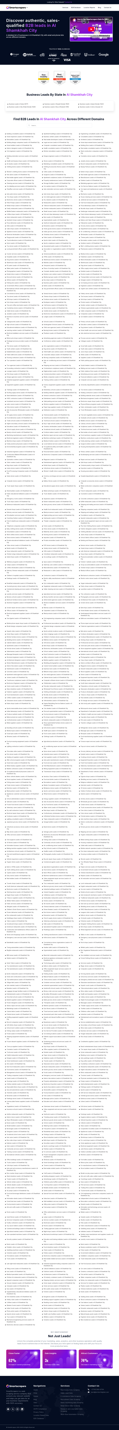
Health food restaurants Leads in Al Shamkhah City (59, 509)
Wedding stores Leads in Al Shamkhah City (94, 906)
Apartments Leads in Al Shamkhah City (18, 645)
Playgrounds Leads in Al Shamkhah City (19, 237)
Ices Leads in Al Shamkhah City (16, 1271)
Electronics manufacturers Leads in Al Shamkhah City (60, 314)
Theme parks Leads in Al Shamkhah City (93, 237)
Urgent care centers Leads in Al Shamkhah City (95, 288)
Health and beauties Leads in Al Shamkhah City (95, 994)
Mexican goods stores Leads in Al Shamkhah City (59, 1120)
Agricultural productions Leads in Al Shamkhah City (59, 741)
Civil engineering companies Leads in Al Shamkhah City (59, 619)
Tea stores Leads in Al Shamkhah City (18, 296)
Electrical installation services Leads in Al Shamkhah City (22, 334)
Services (65, 7)
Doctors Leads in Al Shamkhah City (91, 274)
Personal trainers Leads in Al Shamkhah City (57, 451)
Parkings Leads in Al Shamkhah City (91, 1087)
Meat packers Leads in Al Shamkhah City (19, 791)
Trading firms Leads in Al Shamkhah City (93, 1187)
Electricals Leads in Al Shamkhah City (55, 1223)
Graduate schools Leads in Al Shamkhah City (94, 418)
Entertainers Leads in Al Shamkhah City (55, 398)
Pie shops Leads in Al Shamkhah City (55, 717)
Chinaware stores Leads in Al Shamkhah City (20, 700)
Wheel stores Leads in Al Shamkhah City (56, 794)
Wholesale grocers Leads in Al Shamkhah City (95, 801)
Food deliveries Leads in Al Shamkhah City (20, 418)
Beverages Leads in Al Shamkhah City (18, 1128)
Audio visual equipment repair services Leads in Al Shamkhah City (96, 522)
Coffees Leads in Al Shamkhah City (17, 1302)
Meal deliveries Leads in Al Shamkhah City (56, 567)
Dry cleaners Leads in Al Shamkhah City (56, 200)
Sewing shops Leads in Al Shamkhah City (93, 640)
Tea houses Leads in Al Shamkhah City (92, 296)
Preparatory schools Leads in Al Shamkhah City (95, 686)
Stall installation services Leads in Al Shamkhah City (59, 1201)
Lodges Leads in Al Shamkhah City (54, 316)
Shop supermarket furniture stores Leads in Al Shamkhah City (58, 724)
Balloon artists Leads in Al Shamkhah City (56, 966)
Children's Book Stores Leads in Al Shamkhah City (22, 909)
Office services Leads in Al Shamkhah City (19, 834)
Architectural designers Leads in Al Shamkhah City (22, 660)
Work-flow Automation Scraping (72, 1414)
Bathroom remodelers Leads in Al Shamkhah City (95, 618)
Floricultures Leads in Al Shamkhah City (18, 1256)
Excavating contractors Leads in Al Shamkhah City (22, 368)
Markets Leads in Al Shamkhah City (54, 262)
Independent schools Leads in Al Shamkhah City (95, 1198)
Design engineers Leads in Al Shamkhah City (57, 156)
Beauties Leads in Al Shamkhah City (17, 988)
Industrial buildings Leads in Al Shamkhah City (57, 889)
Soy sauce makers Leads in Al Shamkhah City (20, 1225)
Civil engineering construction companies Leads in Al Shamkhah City (97, 1194)
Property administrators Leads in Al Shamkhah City (59, 1081)
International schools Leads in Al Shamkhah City (95, 651)
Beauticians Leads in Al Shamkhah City (55, 1022)
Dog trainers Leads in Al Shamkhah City (93, 327)
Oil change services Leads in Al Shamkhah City (95, 700)
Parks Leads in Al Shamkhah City (53, 237)
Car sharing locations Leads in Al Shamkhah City (58, 1033)
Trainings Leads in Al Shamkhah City (18, 390)
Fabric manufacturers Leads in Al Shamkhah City (95, 1225)
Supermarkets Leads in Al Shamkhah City (56, 220)
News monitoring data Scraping (72, 1403)
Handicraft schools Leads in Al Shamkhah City (57, 988)
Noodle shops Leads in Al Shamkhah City (93, 208)
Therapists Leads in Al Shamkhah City (55, 1002)
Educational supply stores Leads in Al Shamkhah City (60, 486)
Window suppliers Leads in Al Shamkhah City (57, 404)
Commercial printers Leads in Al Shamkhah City (58, 374)
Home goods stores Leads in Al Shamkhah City (58, 228)
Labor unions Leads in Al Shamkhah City (19, 404)
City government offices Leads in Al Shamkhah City (59, 288)
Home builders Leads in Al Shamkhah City (19, 145)
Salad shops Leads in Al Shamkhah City (19, 557)
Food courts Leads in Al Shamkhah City (55, 733)
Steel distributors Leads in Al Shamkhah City (20, 395)
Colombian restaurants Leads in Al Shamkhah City (59, 554)
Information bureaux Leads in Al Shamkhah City (21, 845)
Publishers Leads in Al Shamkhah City (92, 257)
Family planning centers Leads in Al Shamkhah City (96, 441)
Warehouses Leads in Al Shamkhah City (93, 262)
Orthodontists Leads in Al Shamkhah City (56, 700)
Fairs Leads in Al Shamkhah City (53, 1095)
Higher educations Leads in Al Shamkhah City (94, 1069)
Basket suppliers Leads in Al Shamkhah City (20, 1000)
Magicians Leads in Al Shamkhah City (55, 459)
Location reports (89, 7)
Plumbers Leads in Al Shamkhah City (55, 333)
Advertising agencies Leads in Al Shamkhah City (58, 338)
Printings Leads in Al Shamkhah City (54, 1134)
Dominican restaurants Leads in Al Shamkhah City (22, 927)
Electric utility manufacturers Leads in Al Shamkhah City (59, 579)
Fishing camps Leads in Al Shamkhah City (19, 1031)
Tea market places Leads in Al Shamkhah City (20, 979)
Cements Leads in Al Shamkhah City (17, 1253)
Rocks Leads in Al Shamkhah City (17, 1212)
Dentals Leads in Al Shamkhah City (54, 1052)
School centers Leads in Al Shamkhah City (56, 651)
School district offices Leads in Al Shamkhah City (95, 537)
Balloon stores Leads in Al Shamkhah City (93, 915)
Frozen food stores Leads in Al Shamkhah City (21, 804)
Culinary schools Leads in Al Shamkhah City (94, 423)
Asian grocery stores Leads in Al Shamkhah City (58, 504)
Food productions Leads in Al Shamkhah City (57, 1093)
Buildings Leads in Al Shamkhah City (92, 680)
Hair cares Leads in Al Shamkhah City (18, 1137)
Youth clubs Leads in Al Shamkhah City (92, 349)
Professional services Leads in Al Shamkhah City (95, 642)
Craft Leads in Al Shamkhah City (53, 1173)
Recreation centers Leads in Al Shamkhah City (95, 240)
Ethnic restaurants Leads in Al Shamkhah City (94, 1072)
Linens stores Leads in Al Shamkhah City (19, 468)
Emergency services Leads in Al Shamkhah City (58, 1075)
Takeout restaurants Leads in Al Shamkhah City (58, 205)
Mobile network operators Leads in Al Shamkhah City (97, 848)
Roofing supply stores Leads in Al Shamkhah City (22, 392)
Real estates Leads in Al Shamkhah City (19, 878)
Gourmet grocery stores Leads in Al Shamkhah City (22, 586)
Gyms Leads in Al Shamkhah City (16, 243)
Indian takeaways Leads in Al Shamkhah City (20, 711)
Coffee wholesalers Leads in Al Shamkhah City (21, 567)
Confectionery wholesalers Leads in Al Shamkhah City (60, 813)
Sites (35, 1403)
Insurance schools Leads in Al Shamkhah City (20, 1109)
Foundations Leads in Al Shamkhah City (92, 515)
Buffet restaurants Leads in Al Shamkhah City (94, 501)
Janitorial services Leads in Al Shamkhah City (94, 200)
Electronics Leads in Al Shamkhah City (18, 889)
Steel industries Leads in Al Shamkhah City (19, 1176)
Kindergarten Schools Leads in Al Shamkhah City (58, 324)
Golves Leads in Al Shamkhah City (54, 1123)
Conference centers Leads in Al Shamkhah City (58, 341)
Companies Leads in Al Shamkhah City (92, 314)
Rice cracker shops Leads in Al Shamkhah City (21, 1173)
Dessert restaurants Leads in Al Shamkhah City (95, 669)
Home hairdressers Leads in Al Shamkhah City (21, 1061)
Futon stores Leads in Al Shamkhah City (93, 813)
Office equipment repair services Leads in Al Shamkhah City (57, 970)
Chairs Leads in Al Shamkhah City (54, 1250)
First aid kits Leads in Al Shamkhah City (92, 1274)
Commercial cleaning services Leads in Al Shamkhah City (23, 590)
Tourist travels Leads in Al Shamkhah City (93, 1190)
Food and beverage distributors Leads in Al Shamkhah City (23, 1194)
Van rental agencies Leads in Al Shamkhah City (58, 674)
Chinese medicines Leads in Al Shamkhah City (95, 1289)
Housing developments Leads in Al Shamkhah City (96, 446)
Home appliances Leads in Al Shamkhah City (94, 1143)
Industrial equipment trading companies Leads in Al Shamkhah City (59, 1264)
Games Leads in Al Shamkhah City (91, 1305)
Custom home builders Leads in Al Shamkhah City (59, 666)
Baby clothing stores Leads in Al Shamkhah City (21, 529)
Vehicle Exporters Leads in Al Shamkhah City (94, 1120)
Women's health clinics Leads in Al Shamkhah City (59, 471)
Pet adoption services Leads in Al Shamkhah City (22, 515)
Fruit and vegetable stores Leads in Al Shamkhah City (97, 415)
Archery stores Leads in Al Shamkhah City (93, 799)
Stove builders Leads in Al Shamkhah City (93, 1168)
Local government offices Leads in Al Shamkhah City (23, 249)
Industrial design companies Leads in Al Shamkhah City (59, 627)
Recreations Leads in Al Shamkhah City (55, 782)
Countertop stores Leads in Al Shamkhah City (20, 308)
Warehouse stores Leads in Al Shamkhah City (57, 259)
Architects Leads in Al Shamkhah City (92, 139)
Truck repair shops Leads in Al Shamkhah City (21, 486)
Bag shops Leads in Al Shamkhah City (18, 465)
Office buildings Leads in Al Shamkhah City (20, 1159)
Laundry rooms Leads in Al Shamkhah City (93, 1239)
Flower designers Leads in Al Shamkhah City (20, 1002)
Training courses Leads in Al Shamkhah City (20, 1152)
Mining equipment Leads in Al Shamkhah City (57, 768)
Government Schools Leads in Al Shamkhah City (95, 870)
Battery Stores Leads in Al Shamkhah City (56, 481)
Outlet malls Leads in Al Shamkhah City (92, 845)
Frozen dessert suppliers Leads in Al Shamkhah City (22, 1041)
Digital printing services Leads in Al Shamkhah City (59, 515)
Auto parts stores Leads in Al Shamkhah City (20, 194)
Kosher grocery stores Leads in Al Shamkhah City (59, 1069)
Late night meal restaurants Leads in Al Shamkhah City (23, 1263)
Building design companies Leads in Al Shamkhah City (23, 142)
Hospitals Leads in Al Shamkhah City (18, 257)
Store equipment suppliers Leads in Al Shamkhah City (97, 648)
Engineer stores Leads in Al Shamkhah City (94, 1317)
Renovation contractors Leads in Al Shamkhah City (96, 1201)
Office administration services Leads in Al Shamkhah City (59, 1213)
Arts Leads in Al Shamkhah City (16, 1064)
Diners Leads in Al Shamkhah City (91, 674)
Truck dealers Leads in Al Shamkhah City (56, 494)
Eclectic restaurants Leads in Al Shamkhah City (58, 720)
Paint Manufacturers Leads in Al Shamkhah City (58, 766)
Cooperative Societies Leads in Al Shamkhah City (96, 1128)
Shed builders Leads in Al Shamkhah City (19, 491)
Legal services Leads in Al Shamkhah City (56, 142)
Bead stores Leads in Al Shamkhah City (55, 827)
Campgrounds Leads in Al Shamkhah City (19, 321)
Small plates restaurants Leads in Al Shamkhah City (59, 898)
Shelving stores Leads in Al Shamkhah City (20, 892)
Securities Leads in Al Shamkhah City (55, 1143)
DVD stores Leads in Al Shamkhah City (55, 545)
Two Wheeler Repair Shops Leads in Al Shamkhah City (96, 863)
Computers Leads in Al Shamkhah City (92, 969)
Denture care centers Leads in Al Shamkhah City (58, 274)
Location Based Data (41, 1415)
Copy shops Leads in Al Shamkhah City (92, 660)
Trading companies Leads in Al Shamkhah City (21, 1075)
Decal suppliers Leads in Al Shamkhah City (20, 779)
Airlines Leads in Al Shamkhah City (17, 280)
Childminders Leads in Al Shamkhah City (56, 683)
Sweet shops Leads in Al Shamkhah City (93, 548)
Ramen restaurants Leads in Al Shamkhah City (57, 501)
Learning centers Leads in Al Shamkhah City (20, 330)
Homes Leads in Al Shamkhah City (54, 901)
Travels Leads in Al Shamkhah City (54, 1061)
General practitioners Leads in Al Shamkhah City (58, 254)
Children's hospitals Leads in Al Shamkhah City (21, 575)
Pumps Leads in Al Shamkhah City (91, 1081)
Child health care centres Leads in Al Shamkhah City (59, 352)
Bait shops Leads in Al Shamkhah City (92, 607)
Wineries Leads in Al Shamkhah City (17, 736)
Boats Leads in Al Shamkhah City (90, 1291)
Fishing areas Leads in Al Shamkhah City (19, 782)
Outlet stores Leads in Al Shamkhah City (19, 311)
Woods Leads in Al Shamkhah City (91, 859)
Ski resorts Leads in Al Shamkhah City (55, 903)
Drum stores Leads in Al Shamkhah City (55, 870)
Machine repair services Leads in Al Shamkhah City (59, 435)
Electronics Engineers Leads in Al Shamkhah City (21, 683)
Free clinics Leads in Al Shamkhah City (92, 810)
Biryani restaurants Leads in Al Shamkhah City (57, 1066)
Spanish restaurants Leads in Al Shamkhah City (95, 518)
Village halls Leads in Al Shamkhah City (18, 982)
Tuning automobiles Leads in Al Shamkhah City (21, 947)
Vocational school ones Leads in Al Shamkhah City (22, 1134)
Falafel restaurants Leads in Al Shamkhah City (20, 1055)
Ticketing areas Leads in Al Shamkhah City (57, 1117)
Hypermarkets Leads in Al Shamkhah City (56, 950)
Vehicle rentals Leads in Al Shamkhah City (19, 1182)
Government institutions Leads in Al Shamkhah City (96, 1253)
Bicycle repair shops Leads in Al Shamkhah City (58, 859)
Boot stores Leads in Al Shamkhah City (55, 912)
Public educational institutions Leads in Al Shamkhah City (22, 495)
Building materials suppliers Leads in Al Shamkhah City (60, 392)
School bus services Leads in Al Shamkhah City (95, 976)
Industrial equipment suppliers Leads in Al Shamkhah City (23, 381)
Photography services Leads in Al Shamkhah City (96, 597)
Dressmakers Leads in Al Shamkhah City (19, 531)
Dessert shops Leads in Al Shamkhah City (19, 509)
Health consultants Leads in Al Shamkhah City (57, 148)
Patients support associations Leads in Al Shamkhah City (59, 1037)
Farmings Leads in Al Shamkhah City (92, 1114)
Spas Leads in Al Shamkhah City (53, 562)
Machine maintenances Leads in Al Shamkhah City (59, 875)
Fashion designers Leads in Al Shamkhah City (94, 529)
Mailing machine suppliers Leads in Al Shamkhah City (23, 848)
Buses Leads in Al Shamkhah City (17, 1123)
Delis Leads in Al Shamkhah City (16, 226)
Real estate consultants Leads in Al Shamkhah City (96, 148)
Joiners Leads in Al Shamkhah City (17, 677)
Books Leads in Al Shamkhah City (54, 1305)
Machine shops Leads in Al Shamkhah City (19, 441)
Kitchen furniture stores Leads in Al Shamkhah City (22, 637)
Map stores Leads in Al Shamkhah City (18, 832)
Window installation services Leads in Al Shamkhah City (59, 604)
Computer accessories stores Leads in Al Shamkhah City (96, 482)
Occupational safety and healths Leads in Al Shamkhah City (57, 448)
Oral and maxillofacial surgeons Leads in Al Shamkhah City (23, 855)
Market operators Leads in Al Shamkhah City (57, 1005)
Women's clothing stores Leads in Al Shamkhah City (22, 171)
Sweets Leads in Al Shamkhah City (91, 1217)
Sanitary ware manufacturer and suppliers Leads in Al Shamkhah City (97, 1235)
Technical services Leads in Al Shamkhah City (95, 429)
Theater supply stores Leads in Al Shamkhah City (96, 1005)
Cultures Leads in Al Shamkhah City (91, 1123)
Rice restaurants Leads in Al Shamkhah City (20, 915)
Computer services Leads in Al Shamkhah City (95, 380)
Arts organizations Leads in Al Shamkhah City (57, 346)
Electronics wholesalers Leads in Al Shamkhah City (59, 648)
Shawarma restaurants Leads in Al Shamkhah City (96, 1066)
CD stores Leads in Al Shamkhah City (92, 788)
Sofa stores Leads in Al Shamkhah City (55, 728)
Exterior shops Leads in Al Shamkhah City (56, 1311)
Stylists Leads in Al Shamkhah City (17, 958)
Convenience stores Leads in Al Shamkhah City (21, 293)
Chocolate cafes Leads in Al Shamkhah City (20, 751)
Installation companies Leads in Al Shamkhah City (95, 1256)
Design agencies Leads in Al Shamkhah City (20, 377)
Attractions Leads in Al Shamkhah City (92, 1109)
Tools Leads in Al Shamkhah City (16, 1258)
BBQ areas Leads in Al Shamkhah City (18, 955)
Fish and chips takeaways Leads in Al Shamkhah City (60, 214)
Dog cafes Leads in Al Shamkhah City (92, 1061)
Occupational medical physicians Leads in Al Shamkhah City (20, 772)
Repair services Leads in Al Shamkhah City (94, 459)
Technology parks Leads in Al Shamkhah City (57, 963)
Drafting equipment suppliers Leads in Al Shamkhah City (22, 1018)
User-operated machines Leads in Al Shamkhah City (22, 1234)
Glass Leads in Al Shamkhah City (90, 1126)
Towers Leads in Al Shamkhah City (17, 1179)
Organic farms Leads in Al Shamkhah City (19, 862)
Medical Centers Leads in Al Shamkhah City (57, 441)
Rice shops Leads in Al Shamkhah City (92, 1036)
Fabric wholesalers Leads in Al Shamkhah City (95, 407)
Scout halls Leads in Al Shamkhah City (92, 346)
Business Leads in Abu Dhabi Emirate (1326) (22, 107)
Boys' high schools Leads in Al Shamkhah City (58, 423)
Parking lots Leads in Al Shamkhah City (18, 283)
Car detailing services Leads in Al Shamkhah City (21, 186)
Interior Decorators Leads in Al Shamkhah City (21, 666)
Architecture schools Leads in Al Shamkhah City (21, 851)
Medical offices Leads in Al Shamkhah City (93, 570)
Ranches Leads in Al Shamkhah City (17, 788)
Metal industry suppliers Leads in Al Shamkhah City (22, 766)
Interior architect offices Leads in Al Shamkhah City (96, 663)
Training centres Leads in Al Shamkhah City (57, 380)
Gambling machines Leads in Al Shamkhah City (21, 1250)
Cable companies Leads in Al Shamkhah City (94, 311)
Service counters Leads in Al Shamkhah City (57, 1220)
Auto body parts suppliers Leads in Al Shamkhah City (97, 703)
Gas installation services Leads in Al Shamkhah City (96, 955)
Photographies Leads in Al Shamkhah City (93, 657)
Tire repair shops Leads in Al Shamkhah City (94, 1049)
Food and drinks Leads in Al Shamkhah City (57, 779)
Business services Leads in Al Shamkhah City (94, 1031)
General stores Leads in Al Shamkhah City (56, 293)
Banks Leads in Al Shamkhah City (54, 285)
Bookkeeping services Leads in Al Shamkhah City (96, 454)
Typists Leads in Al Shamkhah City (17, 872)
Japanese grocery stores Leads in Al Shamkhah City (23, 822)
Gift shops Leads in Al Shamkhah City (18, 299)
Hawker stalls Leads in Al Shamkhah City (56, 947)
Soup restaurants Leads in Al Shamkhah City (20, 551)
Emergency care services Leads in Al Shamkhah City (23, 937)
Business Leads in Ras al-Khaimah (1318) (57, 107)
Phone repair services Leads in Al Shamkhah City (96, 623)
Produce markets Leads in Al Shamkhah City (20, 714)
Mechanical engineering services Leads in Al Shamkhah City (20, 1321)
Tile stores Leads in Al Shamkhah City (18, 346)
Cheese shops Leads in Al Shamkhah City (56, 296)
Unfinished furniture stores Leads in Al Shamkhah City (60, 816)
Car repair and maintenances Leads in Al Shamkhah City (96, 190)
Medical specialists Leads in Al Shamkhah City (21, 1274)
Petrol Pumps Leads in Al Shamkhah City (19, 202)
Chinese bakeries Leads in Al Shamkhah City (57, 906)
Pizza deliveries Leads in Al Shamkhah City (20, 223)
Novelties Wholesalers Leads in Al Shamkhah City (59, 994)
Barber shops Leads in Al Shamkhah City (93, 171)
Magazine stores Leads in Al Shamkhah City (94, 666)
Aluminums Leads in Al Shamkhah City (92, 1311)
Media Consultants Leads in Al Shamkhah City (57, 785)
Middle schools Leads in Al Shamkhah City (93, 420)
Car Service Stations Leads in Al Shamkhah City (95, 186)
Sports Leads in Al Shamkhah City (91, 1090)
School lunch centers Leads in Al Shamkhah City (21, 1028)
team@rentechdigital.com (100, 1392)
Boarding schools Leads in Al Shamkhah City (20, 728)
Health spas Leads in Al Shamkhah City (55, 730)
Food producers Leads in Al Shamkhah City (57, 714)
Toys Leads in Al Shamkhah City (16, 1317)
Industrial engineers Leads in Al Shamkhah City (21, 451)
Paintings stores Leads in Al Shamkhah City (20, 1098)
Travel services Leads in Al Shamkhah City (57, 1011)
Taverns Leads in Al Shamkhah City (54, 1165)
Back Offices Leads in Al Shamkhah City (56, 872)
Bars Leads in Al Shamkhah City (53, 217)
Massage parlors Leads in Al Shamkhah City (57, 1098)
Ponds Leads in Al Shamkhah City (17, 1033)
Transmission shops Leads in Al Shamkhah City (58, 771)
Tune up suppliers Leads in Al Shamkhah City (20, 1046)
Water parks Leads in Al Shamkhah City (18, 268)
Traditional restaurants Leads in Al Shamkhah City (96, 898)
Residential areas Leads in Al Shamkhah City (57, 1131)
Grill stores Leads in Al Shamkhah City (55, 642)
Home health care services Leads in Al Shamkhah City (97, 330)
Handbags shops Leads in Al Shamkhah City (20, 918)
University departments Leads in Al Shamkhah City (96, 385)
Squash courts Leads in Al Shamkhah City (93, 985)
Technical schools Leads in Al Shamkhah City (57, 420)
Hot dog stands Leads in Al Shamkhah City (93, 974)
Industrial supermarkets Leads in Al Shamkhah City (59, 985)
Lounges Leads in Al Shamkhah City (17, 371)
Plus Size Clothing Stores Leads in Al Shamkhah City (96, 526)
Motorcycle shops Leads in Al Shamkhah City (20, 338)
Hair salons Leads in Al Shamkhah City (18, 174)
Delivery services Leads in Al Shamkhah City (20, 512)
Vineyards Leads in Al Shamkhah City (55, 265)
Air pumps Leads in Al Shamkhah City (18, 1190)
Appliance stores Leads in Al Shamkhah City (20, 231)
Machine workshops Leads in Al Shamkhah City (58, 438)
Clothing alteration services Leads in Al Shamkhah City (97, 531)
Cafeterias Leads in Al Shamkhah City (55, 895)
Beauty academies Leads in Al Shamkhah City (94, 1247)
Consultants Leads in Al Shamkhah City (92, 136)
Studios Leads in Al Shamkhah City (91, 1220)
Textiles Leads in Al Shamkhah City (91, 1008)
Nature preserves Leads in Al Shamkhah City (20, 717)
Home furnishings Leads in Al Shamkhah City (57, 1162)
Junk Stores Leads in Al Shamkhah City (92, 1149)
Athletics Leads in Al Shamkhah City (54, 1317)
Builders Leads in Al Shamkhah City (91, 654)
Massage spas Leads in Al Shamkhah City (93, 730)
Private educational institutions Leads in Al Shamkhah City (23, 541)
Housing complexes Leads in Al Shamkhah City (95, 842)
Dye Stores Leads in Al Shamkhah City (55, 1008)
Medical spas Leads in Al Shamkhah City (19, 730)
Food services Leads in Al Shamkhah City (56, 763)
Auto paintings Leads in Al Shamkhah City (93, 1058)
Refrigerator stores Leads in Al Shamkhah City (95, 728)
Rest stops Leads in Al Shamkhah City (55, 810)
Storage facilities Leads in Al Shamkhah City (57, 183)
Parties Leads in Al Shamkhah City (54, 1253)
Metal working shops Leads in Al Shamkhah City (95, 839)
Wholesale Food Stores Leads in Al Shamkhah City (59, 689)
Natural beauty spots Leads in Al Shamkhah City (95, 1314)
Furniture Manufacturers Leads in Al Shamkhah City (96, 637)
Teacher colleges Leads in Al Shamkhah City (94, 723)
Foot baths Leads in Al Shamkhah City (92, 1159)
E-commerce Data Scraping (71, 1396)
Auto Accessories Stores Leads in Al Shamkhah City (59, 801)
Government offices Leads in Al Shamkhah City (21, 285)
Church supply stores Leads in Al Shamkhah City (58, 918)
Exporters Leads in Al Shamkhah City (92, 468)
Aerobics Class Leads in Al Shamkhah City (56, 776)
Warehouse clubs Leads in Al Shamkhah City (20, 262)
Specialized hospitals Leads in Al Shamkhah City (58, 927)
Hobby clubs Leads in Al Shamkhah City (19, 1299)
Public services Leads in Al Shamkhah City (19, 903)
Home (35, 1390)
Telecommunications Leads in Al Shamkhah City (95, 988)
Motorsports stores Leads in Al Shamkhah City (95, 708)
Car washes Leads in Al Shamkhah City (55, 186)
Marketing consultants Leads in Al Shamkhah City (58, 164)
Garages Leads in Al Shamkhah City (91, 280)
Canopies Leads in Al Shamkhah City (18, 1286)
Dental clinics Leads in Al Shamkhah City (19, 274)
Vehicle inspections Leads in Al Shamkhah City (21, 859)
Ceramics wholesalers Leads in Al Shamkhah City (58, 426)
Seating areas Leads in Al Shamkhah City (93, 1296)
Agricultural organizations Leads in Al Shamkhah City (59, 867)
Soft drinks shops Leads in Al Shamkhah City (20, 1025)
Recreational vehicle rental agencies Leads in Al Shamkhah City (21, 289)
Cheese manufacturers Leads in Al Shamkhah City (96, 872)
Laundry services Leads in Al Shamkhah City (20, 594)
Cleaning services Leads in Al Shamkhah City (20, 183)
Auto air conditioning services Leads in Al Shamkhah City (59, 361)
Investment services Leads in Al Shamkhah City (21, 401)
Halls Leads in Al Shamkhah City (53, 924)
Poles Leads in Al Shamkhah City (90, 1250)
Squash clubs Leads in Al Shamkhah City (19, 631)
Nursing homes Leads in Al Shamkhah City (56, 330)
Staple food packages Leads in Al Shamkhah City (96, 1000)
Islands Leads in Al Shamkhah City (91, 794)
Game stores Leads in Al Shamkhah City (19, 476)
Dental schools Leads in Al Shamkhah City (93, 892)
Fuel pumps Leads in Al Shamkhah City (55, 1207)
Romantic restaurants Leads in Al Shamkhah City (95, 1308)
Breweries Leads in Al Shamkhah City (55, 226)
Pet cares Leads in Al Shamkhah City (92, 720)
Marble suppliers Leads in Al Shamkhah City (57, 660)
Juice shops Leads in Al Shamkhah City (92, 352)
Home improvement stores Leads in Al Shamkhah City (97, 142)
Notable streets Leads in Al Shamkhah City (56, 1187)
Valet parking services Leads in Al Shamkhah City (59, 401)
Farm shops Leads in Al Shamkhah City (18, 302)
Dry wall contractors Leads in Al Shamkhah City (21, 810)
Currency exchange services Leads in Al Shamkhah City (59, 477)
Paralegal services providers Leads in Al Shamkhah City (22, 342)
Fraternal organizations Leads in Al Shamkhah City (96, 626)
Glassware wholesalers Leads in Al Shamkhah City (96, 689)
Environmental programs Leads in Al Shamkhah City (22, 446)
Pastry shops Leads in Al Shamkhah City (93, 586)
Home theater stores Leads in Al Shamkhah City (95, 610)
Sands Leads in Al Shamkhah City (54, 1190)
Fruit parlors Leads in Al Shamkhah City (55, 1128)
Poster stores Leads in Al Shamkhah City (19, 785)
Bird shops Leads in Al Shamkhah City (92, 927)
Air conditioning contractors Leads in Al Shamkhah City (97, 231)
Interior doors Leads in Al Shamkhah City (19, 1117)
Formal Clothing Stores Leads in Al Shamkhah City (96, 958)
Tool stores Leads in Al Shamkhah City (92, 390)
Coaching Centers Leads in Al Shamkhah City (20, 518)
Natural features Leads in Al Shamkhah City (57, 976)
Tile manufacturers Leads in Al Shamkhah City (20, 969)
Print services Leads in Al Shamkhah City (93, 1185)
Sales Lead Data (67, 1393)
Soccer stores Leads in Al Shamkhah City (56, 1025)
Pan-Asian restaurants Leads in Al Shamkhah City (95, 851)
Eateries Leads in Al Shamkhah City (17, 1143)
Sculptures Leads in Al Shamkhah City (92, 426)
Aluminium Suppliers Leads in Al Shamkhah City (21, 602)
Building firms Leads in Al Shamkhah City (93, 145)
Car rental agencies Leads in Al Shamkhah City (58, 197)
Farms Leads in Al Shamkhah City (54, 526)
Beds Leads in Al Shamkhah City (90, 1244)
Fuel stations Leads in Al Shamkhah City (93, 1302)
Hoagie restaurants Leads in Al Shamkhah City (95, 1033)
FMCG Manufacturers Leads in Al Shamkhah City (95, 909)
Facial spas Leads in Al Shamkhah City (18, 733)
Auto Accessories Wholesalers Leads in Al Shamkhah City (23, 411)
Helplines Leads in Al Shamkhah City (55, 1058)
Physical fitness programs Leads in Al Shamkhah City (97, 404)
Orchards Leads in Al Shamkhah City (92, 918)
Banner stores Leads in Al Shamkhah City (93, 545)
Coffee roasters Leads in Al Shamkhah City (20, 697)
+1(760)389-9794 (97, 1389)
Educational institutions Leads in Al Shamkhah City (22, 327)
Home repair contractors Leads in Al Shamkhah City (59, 1283)
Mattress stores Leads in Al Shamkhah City (56, 640)
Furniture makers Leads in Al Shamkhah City (57, 432)
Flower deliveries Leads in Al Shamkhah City (20, 912)
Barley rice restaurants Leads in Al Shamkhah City (96, 1280)
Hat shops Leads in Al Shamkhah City (92, 299)
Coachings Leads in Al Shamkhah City (92, 1179)
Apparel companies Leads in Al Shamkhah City (21, 1280)
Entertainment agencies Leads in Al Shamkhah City (59, 462)
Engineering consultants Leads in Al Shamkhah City (96, 134)
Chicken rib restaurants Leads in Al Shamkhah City (22, 1277)
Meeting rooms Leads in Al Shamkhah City (93, 1055)
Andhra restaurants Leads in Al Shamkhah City (21, 1114)
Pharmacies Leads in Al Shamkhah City (92, 249)
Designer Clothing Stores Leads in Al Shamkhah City (96, 924)
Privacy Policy (38, 1412)
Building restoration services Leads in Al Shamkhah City (22, 157)
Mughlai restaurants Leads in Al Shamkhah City (21, 950)
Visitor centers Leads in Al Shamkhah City (19, 462)
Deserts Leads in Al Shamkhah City (91, 1204)
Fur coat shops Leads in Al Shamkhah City (93, 1140)
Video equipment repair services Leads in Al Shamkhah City (57, 879)
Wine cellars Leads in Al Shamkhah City (93, 991)
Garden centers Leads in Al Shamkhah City (94, 305)
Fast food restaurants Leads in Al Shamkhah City (95, 202)
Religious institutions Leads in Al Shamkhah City (95, 782)
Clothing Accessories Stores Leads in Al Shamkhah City (59, 168)
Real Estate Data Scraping (70, 1390)
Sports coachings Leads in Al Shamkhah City (57, 1146)
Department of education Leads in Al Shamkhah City (96, 711)
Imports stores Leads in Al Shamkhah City (19, 1314)
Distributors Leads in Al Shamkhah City (55, 410)
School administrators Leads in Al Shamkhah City (21, 799)
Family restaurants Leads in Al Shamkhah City (20, 208)
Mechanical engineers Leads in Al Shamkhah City (96, 398)
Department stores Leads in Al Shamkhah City (94, 228)
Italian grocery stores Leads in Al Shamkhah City (58, 1000)
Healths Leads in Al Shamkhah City (54, 851)
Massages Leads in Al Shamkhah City (92, 1002)
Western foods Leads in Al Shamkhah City (19, 1305)
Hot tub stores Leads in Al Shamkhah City (19, 648)
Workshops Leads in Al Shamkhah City (92, 1137)
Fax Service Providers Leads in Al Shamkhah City (59, 1031)
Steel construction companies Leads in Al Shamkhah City (96, 152)
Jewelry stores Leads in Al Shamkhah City (93, 161)
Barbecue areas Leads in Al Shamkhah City (94, 1098)
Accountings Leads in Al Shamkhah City (56, 557)
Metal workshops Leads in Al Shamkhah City (57, 491)
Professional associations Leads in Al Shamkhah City (60, 623)
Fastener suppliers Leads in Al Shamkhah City (20, 692)
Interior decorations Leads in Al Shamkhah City (58, 1078)
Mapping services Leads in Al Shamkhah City (94, 832)
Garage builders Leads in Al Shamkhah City (57, 822)
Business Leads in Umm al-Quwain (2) (91, 107)
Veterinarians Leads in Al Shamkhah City (19, 651)
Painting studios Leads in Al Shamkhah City (57, 974)
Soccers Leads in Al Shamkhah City (91, 889)
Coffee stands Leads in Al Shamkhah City (56, 697)
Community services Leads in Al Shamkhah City (21, 1149)
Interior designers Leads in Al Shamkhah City (20, 148)
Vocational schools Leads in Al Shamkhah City (58, 429)
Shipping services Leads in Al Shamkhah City (57, 365)
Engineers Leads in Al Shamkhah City (92, 285)
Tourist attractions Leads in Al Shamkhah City (20, 240)
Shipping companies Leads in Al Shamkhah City (95, 509)
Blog (99, 7)
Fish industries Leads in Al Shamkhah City (19, 1296)
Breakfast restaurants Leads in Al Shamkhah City (21, 583)
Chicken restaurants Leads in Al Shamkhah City (58, 208)
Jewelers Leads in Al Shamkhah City (18, 314)
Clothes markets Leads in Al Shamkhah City (20, 1084)
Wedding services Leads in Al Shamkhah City (94, 779)
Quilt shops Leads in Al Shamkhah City (92, 462)
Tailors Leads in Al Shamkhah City (17, 921)
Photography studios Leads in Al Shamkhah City (58, 854)
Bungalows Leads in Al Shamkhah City (55, 1296)
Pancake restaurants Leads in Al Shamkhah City (58, 686)
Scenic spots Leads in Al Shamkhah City (19, 686)
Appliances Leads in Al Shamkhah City (92, 1131)
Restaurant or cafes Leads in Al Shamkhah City (58, 570)
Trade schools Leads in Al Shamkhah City (19, 420)
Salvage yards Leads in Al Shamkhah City (56, 832)
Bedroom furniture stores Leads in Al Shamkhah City (22, 600)
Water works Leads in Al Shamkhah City (56, 807)
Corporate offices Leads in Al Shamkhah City (20, 180)
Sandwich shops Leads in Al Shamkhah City (20, 220)
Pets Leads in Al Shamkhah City (90, 1223)
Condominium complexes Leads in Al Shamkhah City (59, 368)
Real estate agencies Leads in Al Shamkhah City (95, 174)
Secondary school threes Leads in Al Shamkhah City (97, 1025)
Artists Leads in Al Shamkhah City (91, 354)
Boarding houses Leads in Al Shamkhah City (57, 997)
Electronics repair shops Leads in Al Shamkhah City (96, 401)
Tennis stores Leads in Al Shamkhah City (56, 979)
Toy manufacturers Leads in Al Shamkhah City (21, 966)
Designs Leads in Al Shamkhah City (17, 1058)
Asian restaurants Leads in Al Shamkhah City (20, 217)
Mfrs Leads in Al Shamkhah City (90, 1134)
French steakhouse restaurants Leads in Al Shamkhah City (23, 522)
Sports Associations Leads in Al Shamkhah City (58, 1087)
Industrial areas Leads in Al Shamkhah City (56, 754)
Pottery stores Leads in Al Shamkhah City (93, 293)
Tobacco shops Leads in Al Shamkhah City (94, 695)
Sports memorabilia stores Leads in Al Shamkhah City (23, 708)
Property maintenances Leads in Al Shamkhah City (59, 180)
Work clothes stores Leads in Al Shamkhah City (21, 534)
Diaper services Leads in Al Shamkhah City (94, 867)
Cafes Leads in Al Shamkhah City (54, 171)
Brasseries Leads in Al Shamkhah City (55, 915)
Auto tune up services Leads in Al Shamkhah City (95, 903)
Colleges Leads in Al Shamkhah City (92, 341)
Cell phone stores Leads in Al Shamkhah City (57, 468)
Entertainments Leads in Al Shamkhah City (19, 994)
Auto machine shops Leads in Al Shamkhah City (95, 819)
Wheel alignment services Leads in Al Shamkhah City (97, 929)
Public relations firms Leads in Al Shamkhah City (95, 371)
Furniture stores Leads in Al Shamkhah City (57, 299)
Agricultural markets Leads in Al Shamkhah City (21, 1231)
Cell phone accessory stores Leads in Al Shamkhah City (22, 828)
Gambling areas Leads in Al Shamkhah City (94, 1228)
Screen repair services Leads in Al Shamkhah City (22, 607)
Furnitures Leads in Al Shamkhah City (18, 816)
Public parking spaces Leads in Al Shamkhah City (96, 360)
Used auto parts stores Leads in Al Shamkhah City (96, 645)
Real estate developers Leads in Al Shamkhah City (59, 139)
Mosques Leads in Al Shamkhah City (92, 733)
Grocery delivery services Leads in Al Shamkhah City (97, 751)
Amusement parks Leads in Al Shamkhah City (57, 246)
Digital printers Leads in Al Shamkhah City (56, 371)
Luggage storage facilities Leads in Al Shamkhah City (23, 991)
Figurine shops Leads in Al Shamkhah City (93, 776)
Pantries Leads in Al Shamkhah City (54, 1149)
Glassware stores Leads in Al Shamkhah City (57, 1064)
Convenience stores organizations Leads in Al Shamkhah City (58, 943)
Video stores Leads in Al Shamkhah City (19, 545)
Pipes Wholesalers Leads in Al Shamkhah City (20, 1120)
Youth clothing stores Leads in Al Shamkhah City (21, 870)
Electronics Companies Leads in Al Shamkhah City (59, 454)
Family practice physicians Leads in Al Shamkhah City (23, 444)
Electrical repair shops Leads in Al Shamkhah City (22, 813)
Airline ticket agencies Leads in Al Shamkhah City (59, 600)
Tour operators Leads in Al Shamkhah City (19, 360)
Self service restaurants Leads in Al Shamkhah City (96, 1093)
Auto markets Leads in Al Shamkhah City (19, 985)
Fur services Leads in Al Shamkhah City (56, 1152)
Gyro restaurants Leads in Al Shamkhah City (57, 583)
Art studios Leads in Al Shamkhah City (18, 164)
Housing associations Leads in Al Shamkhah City (95, 471)
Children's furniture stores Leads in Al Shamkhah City (60, 637)
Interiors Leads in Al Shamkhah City (54, 1244)
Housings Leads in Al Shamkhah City (18, 1081)
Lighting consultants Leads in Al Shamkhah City (21, 819)
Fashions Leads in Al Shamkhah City (54, 1271)
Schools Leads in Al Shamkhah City (54, 321)
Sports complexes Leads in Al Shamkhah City (57, 243)
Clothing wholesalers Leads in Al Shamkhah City (58, 692)
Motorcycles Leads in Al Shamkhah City (93, 1162)
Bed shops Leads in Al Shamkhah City (55, 645)
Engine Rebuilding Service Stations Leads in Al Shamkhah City (58, 704)
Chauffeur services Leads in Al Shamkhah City (21, 189)
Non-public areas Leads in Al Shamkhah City (57, 1289)
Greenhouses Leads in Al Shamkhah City (56, 418)
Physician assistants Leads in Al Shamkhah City (95, 1078)
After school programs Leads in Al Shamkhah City (22, 760)
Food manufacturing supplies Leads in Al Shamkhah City (96, 737)
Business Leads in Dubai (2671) (18, 104)
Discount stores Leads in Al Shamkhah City (20, 277)
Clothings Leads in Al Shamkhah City (55, 736)
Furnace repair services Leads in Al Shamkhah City (96, 741)
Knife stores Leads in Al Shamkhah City (55, 937)
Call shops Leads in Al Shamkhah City (18, 1165)
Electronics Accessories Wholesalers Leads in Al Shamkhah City (58, 836)
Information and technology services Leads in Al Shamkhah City (95, 1208)
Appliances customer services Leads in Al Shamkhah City (23, 795)
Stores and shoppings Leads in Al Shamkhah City (22, 934)
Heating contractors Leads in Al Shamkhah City (95, 392)
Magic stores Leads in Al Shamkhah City (93, 966)
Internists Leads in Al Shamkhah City (91, 785)
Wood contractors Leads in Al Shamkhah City (94, 1299)
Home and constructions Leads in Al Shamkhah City (22, 976)
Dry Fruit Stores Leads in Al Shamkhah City (57, 804)
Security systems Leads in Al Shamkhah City (20, 1239)
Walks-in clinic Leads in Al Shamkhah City (93, 934)
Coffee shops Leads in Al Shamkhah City (19, 214)
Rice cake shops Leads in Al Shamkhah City (20, 1140)
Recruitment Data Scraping (70, 1399)
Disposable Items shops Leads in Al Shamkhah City (22, 1087)
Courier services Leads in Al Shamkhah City (20, 254)
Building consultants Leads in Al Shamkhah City (21, 134)
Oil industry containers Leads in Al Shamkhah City (59, 1277)
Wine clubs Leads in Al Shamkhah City (92, 1028)
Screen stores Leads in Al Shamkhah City (93, 602)
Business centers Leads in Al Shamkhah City (57, 136)
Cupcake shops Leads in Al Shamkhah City (94, 717)
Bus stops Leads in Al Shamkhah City (55, 280)
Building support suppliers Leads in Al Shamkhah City (60, 1299)
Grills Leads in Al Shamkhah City (53, 551)
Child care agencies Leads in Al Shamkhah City (58, 327)
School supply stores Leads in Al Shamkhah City (21, 429)
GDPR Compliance (40, 1409)
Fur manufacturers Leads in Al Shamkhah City (94, 1165)
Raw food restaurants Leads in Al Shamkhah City (21, 1066)
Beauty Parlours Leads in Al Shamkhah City (94, 167)
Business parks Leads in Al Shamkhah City (56, 283)
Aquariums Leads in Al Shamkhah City (55, 498)
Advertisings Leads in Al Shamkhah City (56, 1179)
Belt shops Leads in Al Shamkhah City (55, 1140)
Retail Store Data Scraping (70, 1406)
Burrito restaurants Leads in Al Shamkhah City (20, 974)
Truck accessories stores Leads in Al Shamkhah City (97, 807)
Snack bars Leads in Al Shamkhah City (18, 763)
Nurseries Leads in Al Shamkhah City (18, 1095)
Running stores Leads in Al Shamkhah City (56, 534)
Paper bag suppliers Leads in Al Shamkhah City (58, 407)
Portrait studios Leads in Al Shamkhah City (93, 816)
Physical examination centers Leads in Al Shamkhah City (96, 558)
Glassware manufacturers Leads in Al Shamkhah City (96, 982)
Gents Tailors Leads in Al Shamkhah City (19, 963)
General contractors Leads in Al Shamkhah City (58, 395)
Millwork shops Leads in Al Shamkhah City (56, 671)
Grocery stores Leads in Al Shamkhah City (93, 226)
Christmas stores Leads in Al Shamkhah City (57, 234)
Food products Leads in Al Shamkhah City (19, 1204)
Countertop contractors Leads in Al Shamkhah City (96, 1064)
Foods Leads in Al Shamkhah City (54, 1072)
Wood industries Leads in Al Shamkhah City (57, 1137)
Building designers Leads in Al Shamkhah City (57, 1176)
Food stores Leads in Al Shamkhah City (18, 1069)
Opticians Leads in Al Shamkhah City (18, 801)
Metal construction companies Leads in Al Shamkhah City (97, 487)
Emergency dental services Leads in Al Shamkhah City (97, 979)
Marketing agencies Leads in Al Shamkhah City (95, 183)
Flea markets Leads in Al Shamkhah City (93, 697)
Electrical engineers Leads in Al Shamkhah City (21, 438)
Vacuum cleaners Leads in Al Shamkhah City (20, 1283)
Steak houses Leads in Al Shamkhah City (56, 211)
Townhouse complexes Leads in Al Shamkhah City (22, 680)
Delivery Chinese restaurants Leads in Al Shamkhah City (22, 571)
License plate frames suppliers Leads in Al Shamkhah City (23, 1102)
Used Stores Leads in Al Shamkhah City (19, 1217)
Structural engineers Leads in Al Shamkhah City (21, 657)
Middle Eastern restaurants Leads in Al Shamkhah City (23, 211)
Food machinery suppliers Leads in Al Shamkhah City (97, 435)
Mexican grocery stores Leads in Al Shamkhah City (59, 886)
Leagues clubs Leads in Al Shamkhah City (93, 912)
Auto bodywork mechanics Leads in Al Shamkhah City (97, 895)
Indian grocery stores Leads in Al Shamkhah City (58, 231)
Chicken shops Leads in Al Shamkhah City (93, 567)
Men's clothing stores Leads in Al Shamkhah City (95, 246)
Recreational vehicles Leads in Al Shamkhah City (21, 1154)
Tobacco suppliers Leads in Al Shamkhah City (21, 898)
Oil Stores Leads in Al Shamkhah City (18, 842)
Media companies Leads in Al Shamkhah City (57, 377)
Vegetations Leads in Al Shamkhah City (18, 1106)
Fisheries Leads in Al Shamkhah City (92, 921)
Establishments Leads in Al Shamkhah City (19, 352)
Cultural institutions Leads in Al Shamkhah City (57, 1268)
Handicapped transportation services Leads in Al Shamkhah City (95, 614)
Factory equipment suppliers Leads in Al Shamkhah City (59, 386)
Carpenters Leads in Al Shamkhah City (55, 610)
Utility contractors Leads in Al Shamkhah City (57, 657)
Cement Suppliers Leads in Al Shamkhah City (57, 892)
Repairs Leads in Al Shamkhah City (91, 875)
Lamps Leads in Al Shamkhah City (54, 1217)
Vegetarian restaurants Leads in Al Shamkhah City (59, 586)
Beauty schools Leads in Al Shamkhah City (19, 432)
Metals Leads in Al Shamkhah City (91, 1212)
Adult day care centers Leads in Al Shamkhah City (59, 565)
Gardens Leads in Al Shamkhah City (91, 243)
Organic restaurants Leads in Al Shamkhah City (95, 834)
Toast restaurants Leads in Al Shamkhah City (94, 1258)
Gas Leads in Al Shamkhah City (16, 1289)
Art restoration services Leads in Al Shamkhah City (96, 878)
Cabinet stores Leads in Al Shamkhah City (56, 677)
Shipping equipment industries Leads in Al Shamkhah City (23, 1037)
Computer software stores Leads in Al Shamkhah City (60, 680)
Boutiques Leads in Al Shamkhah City (55, 302)
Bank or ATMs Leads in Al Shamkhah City (19, 867)
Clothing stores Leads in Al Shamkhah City (19, 167)
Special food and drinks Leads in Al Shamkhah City (59, 1193)
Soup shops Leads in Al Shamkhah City (92, 554)
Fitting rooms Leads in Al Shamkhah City (19, 1268)
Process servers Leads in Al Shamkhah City (94, 338)
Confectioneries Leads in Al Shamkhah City (20, 720)
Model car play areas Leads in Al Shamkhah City (95, 1173)
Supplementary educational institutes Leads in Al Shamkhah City (21, 1293)
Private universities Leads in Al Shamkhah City (58, 540)
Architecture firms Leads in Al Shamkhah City (94, 600)
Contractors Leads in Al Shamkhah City (55, 575)
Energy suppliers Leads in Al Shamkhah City (57, 799)
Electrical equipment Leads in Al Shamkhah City (95, 1146)
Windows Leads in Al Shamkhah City (55, 1159)
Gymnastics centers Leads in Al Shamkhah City (21, 459)
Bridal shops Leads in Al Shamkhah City (56, 465)
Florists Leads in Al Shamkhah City (91, 302)
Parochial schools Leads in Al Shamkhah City (20, 997)
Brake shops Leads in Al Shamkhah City (19, 703)
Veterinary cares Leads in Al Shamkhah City (20, 807)
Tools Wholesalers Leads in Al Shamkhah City (94, 410)
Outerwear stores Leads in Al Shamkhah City (57, 1106)
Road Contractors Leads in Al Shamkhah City (57, 654)
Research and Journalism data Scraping (71, 1410)
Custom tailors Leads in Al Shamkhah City (19, 1011)
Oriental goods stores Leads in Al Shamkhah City (95, 1095)
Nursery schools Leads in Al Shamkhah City (20, 597)
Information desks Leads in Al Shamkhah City (20, 1198)
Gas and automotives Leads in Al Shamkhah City (21, 1090)
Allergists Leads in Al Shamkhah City (18, 906)
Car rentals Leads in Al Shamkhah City (55, 1028)
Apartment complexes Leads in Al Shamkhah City (58, 177)
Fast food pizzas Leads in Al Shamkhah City (94, 1263)
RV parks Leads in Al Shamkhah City (18, 265)
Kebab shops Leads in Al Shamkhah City (19, 205)
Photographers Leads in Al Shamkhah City (19, 271)
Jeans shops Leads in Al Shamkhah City (93, 534)
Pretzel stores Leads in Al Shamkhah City (19, 1014)
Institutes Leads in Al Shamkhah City (91, 1231)
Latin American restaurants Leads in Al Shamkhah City (97, 551)
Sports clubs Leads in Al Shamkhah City (56, 240)
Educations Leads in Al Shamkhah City (18, 426)
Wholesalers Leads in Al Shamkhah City (93, 234)
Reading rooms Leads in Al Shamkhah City (56, 1302)
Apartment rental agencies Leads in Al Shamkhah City (23, 674)
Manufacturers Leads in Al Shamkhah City (93, 177)
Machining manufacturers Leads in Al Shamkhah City (22, 435)
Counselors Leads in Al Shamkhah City (92, 494)
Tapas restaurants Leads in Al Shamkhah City (57, 819)
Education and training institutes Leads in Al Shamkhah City (60, 1240)
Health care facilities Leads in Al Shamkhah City (58, 1314)
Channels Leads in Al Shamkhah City (18, 1093)
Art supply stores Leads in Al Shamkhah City (20, 415)
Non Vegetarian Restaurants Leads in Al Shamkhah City (96, 951)
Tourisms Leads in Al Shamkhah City (92, 1075)
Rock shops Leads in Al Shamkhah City (92, 942)
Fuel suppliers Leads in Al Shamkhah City (56, 757)
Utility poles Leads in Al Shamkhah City (55, 1204)
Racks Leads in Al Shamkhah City (17, 1244)
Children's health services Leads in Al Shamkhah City (97, 714)
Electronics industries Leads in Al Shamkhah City (58, 1256)
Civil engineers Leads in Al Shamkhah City (19, 151)
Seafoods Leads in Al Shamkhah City (55, 1114)
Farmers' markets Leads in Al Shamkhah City (94, 562)
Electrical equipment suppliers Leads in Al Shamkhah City (23, 614)
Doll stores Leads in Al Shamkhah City (92, 1106)
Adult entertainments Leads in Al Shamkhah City (95, 1084)
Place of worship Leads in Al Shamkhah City (57, 268)
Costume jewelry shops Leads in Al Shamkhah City (96, 465)
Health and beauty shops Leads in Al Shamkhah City (22, 161)
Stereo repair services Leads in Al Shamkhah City (22, 1005)
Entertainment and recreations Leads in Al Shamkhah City (97, 1018)
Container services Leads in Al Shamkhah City (58, 982)
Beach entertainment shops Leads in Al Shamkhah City (97, 1046)
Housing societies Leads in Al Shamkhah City (94, 854)
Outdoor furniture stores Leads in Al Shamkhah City (96, 791)
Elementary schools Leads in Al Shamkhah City (58, 390)
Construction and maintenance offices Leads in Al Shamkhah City (22, 930)
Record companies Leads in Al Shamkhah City (21, 1022)
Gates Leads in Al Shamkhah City (17, 1187)
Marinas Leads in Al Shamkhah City (54, 607)
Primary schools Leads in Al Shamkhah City (94, 321)
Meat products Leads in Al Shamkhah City (56, 613)
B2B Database (76, 7)
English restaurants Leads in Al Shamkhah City (94, 886)
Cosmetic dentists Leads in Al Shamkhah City (57, 271)
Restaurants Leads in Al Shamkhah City (55, 202)
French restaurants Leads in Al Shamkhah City (94, 491)
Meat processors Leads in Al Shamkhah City (57, 512)
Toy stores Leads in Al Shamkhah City (18, 246)
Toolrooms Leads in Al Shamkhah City (18, 1052)
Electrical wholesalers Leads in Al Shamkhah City (21, 234)
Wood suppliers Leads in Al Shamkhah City (94, 671)
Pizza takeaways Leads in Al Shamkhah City (94, 205)
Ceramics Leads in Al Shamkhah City (55, 1320)
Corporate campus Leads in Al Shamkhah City (57, 354)
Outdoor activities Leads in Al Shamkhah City (94, 1152)
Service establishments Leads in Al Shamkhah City (96, 1022)
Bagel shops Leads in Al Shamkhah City (19, 895)
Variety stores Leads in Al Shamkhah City (56, 548)
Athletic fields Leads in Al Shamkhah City (19, 901)
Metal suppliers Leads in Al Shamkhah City (19, 723)
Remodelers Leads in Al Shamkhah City (18, 139)
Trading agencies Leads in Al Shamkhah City (57, 1228)
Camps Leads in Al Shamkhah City (17, 565)
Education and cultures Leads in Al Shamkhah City (59, 1101)
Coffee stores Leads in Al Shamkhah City (93, 217)
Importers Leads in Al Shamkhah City (55, 537)
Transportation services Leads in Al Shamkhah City (96, 277)
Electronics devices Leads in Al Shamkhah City (21, 1325)
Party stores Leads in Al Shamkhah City (18, 407)
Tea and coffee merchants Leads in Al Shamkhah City (23, 305)
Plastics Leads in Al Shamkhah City (91, 1286)
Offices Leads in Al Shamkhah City (17, 610)
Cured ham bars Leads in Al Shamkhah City (20, 1201)
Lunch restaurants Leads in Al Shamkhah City (94, 883)
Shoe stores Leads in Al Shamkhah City (55, 308)
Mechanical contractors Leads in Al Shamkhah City (96, 575)
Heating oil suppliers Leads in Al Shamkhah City (21, 757)
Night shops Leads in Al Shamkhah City (55, 1231)
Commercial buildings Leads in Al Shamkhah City (21, 1228)
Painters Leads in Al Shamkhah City (91, 180)
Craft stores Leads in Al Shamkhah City (55, 305)
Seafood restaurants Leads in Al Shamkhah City (58, 223)
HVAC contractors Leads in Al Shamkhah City (20, 398)
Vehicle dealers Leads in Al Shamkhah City (20, 1185)
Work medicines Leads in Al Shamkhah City (57, 1308)
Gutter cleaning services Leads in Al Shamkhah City (59, 589)
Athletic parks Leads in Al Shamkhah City (93, 947)
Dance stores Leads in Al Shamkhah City (19, 537)
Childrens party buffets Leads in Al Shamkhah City (59, 1182)
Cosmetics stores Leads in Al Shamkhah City (94, 156)
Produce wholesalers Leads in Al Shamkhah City (95, 692)
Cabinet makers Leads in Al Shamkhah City (20, 642)
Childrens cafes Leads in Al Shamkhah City (94, 1011)
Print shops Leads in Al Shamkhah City (18, 374)
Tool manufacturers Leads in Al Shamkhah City (95, 768)
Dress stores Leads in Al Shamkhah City (56, 529)
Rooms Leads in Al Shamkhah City (54, 1225)
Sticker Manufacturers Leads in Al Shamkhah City (22, 663)
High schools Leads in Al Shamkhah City (19, 324)
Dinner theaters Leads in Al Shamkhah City (56, 909)
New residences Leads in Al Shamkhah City (94, 1320)
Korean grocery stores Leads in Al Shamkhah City (96, 827)
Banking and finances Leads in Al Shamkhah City (95, 540)
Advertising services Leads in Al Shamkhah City (95, 374)
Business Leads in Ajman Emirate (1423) (92, 104)
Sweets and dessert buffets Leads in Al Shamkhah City (59, 1018)
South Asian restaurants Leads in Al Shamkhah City (96, 683)
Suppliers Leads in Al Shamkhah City (92, 357)
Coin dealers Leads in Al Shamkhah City (56, 708)
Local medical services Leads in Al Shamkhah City (59, 444)
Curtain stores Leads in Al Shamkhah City (93, 804)
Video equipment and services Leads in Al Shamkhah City (60, 1110)
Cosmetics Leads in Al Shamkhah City (18, 1049)
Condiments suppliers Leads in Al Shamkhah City (95, 1041)
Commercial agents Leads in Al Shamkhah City (58, 862)
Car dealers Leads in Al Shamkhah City (92, 316)
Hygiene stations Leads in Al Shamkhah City (94, 1117)
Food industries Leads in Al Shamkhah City (56, 1247)
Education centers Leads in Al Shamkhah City (94, 324)
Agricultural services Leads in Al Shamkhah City (58, 594)
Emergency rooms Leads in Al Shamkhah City (20, 498)
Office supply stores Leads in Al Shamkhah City (95, 268)
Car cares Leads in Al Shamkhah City (92, 1268)
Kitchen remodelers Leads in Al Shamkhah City (58, 151)
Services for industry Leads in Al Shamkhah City (95, 1283)
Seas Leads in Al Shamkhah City (90, 1182)
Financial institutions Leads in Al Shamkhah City (95, 377)
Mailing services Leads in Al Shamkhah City (94, 368)
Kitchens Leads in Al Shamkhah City (91, 1154)
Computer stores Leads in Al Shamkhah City (20, 481)
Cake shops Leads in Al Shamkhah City (18, 228)
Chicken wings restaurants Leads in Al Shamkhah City (23, 554)
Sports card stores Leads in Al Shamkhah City (57, 791)
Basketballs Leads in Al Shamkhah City (18, 942)
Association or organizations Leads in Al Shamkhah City (59, 250)
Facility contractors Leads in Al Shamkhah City (21, 1223)
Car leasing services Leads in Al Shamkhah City (95, 283)
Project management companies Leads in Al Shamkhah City (57, 1156)
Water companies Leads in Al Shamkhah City (94, 1277)
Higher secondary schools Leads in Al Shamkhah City (23, 423)
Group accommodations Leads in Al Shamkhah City (96, 565)
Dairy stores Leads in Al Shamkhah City (18, 875)
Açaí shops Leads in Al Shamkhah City (55, 1046)
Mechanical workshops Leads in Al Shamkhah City (59, 1234)
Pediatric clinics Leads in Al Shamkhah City (20, 1247)
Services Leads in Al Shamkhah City (91, 963)
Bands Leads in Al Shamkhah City (17, 548)
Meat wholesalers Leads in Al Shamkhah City (94, 259)
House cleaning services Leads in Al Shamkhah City (96, 197)
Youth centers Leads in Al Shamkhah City (19, 349)
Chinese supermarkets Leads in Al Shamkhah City (96, 308)
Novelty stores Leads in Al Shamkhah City (56, 695)
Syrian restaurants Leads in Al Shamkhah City (94, 1052)
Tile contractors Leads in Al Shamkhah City (94, 594)
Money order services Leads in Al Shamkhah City (59, 991)
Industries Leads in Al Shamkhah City (92, 1014)
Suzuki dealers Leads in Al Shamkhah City (93, 365)
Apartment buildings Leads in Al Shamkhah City (58, 134)
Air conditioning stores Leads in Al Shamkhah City (59, 845)
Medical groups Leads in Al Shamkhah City (57, 277)
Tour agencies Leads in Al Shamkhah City (19, 365)
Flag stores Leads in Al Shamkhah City (92, 265)
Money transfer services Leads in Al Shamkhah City (59, 597)
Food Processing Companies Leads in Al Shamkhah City (22, 472)
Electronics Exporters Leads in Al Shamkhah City (58, 1084)
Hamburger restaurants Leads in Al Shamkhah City (96, 211)
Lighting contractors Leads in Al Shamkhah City (21, 746)
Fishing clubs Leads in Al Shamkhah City (56, 839)
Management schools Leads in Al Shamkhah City (21, 1072)
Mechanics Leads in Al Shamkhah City (92, 194)
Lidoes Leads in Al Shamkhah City (91, 1101)
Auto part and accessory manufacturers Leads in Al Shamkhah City (22, 1169)
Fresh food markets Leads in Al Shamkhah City (95, 763)
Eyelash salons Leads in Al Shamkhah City (93, 754)
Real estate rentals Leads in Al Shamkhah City (57, 1168)
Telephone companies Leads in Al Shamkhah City (22, 526)
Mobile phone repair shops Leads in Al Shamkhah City (23, 623)
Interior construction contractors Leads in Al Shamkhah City (97, 823)
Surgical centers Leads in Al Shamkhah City (94, 444)
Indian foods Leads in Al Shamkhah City (19, 1308)
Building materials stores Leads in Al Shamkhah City (96, 395)
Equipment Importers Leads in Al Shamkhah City (95, 677)
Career (35, 1396)
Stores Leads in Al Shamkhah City (54, 161)
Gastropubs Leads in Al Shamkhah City (55, 518)
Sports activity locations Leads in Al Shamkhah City (59, 631)
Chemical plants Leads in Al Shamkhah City (57, 415)
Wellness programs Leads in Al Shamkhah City (21, 562)
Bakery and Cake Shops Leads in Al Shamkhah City (96, 220)
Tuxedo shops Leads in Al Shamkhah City (19, 883)
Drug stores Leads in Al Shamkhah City (18, 259)
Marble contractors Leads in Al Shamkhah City (21, 768)
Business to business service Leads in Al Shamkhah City (22, 318)
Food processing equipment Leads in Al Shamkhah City (22, 742)
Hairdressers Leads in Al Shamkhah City (19, 669)
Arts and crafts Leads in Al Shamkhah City (19, 1207)
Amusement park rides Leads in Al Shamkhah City (59, 1014)
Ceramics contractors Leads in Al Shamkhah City (95, 1271)
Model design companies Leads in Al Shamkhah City (23, 626)
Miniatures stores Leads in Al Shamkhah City (57, 788)
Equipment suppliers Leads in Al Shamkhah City (21, 385)
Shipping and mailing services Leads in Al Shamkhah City (97, 505)
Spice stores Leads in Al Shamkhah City (56, 751)
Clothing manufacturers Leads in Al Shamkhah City (59, 934)
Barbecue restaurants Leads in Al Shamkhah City (21, 504)
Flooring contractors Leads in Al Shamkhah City (21, 357)
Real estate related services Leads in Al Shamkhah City (59, 1260)
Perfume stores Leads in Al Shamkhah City (93, 901)
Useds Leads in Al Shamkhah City (17, 1078)
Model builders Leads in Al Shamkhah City (19, 1126)
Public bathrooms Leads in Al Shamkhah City (20, 354)
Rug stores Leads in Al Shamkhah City (55, 349)
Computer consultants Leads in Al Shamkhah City (58, 145)
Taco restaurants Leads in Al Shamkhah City (57, 883)
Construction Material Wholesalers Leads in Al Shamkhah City (21, 455)
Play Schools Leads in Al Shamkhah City (56, 848)
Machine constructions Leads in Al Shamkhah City (96, 438)
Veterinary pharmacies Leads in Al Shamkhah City (59, 921)
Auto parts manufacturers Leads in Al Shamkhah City (59, 760)
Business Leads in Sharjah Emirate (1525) (57, 104)
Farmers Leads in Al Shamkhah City (54, 1291)
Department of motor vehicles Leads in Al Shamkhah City (97, 772)
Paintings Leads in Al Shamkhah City (18, 578)
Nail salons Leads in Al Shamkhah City (92, 631)
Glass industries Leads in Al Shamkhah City (20, 689)
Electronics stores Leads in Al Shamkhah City (20, 200)
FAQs (35, 1393)
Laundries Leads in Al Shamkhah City (92, 589)
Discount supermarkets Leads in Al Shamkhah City (59, 711)
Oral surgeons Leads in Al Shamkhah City (19, 839)
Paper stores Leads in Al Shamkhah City (56, 1055)
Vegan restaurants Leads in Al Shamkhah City (94, 583)
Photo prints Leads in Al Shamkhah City (18, 1311)
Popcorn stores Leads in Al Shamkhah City (94, 746)
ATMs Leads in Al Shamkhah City (53, 257)
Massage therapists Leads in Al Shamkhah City (21, 654)
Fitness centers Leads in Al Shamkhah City (93, 451)
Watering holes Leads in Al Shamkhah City (56, 1126)
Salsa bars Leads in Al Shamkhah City (55, 1198)
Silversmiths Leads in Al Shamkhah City (55, 1090)
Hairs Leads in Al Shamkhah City (16, 1146)
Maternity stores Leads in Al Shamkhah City (57, 531)
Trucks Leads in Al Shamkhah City (17, 1162)
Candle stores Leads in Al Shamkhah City (56, 311)
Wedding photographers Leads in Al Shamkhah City (59, 663)
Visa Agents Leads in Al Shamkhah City (18, 618)
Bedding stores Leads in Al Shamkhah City (19, 640)
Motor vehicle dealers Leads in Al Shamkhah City (22, 776)
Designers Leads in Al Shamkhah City (18, 1131)
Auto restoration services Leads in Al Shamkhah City (59, 189)
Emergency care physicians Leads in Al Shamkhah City (96, 938)
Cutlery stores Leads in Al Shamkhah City (93, 997)
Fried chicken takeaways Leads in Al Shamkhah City (96, 214)
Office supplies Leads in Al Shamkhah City (56, 1049)
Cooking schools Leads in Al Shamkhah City (94, 757)
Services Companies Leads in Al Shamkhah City (21, 1220)
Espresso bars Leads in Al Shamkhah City (56, 669)
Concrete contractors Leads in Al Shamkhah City (95, 498)
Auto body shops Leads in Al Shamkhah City (57, 194)
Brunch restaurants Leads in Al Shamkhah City (94, 164)
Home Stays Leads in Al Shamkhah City (18, 634)
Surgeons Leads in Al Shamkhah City (55, 174)
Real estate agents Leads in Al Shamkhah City (20, 177)
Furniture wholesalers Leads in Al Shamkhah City (95, 634)
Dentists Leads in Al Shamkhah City (91, 271)
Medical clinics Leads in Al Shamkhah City (93, 254)
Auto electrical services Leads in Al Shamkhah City (96, 333)
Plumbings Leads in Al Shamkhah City (55, 929)
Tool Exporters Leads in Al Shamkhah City (56, 1185)
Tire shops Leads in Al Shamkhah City (18, 197)
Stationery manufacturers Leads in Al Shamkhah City (96, 766)
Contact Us (68, 2)
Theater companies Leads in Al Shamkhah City (58, 521)
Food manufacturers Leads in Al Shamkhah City (21, 695)
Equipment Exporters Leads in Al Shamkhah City (95, 760)
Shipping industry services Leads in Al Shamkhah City (60, 1280)
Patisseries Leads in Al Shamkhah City (92, 223)
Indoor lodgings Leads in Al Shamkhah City (57, 634)
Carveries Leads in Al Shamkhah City (18, 671)
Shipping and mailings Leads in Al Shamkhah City (95, 512)
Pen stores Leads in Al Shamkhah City (18, 754)
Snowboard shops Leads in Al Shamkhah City (20, 924)
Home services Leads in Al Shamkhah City (56, 1286)
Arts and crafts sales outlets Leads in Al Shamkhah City (97, 1176)
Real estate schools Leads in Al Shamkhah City (95, 432)
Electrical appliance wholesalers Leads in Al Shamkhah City (57, 959)
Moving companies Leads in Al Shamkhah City (58, 357)
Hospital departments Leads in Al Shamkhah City (95, 476)
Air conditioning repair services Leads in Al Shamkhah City (60, 747)
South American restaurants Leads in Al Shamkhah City (23, 886)
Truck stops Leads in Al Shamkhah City (18, 501)
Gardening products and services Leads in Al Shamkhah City (57, 1042)
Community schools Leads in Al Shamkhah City (58, 842)
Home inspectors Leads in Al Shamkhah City (20, 136)
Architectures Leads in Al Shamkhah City (56, 1274)
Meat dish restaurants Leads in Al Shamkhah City (58, 955)
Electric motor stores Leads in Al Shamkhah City (95, 578)
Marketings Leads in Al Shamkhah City (18, 1008)
